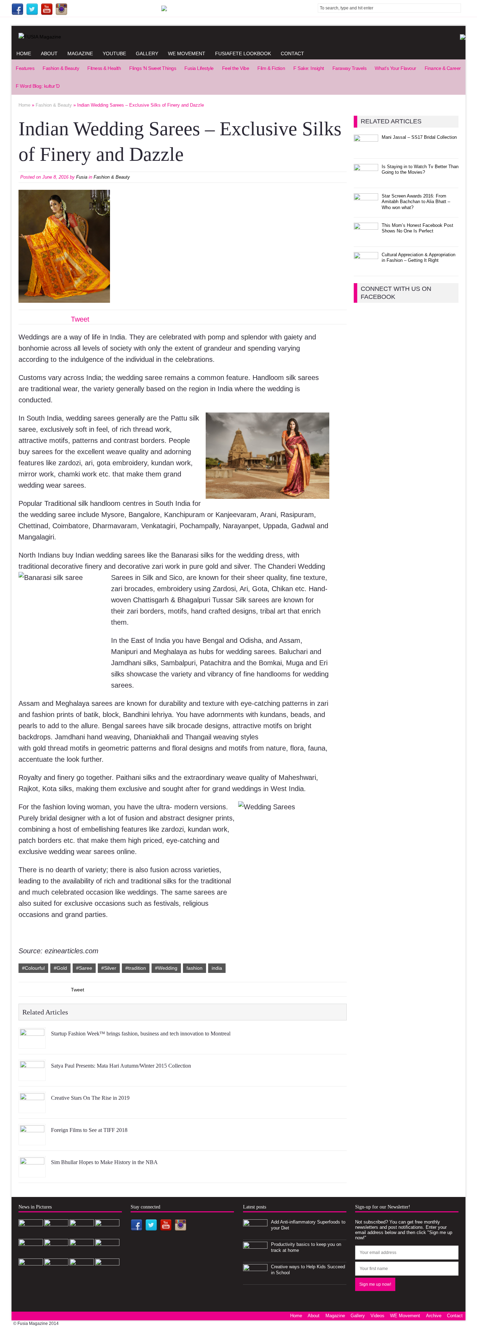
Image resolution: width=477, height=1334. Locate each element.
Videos (377, 1315)
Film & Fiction (271, 68)
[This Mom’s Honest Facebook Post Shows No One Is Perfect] (366, 237)
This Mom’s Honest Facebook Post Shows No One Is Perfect (417, 228)
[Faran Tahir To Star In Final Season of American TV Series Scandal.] (107, 1233)
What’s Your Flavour (395, 68)
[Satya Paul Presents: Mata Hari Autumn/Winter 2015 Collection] (32, 1075)
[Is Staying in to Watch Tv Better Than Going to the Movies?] (366, 178)
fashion (194, 968)
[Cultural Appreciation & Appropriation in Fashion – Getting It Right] (366, 266)
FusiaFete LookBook (243, 53)
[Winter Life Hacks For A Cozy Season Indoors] (81, 1253)
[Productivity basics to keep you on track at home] (255, 1256)
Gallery (147, 53)
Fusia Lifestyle (199, 68)
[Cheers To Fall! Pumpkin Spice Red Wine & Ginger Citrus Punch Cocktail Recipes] (107, 1273)
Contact (292, 53)
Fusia (81, 177)
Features (25, 68)
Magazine (80, 53)
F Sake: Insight (308, 68)
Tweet (80, 319)
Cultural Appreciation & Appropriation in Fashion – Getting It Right (418, 257)
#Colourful (33, 968)
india (217, 968)
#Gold (60, 968)
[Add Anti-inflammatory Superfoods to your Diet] (255, 1233)
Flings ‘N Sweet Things (152, 68)
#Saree (84, 968)
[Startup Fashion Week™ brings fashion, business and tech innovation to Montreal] (32, 1043)
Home (23, 53)
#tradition (135, 968)
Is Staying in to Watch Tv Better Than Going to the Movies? (420, 169)
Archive (433, 1315)
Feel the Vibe (235, 68)
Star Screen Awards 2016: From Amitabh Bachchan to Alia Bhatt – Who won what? (416, 201)
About (49, 53)
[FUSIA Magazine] (238, 37)
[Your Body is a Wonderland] (107, 1253)
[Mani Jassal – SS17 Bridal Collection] (366, 149)
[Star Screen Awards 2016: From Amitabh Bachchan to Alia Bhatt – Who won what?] (366, 207)
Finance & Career (443, 68)
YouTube (114, 53)
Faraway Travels (349, 68)
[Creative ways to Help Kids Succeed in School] (255, 1278)
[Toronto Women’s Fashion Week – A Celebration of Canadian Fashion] (81, 1273)
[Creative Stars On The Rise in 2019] (32, 1107)
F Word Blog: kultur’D (38, 86)
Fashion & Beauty (61, 68)
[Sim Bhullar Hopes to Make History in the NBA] (32, 1172)
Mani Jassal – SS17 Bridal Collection (419, 137)
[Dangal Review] (56, 1273)
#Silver (108, 968)
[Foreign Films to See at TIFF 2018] (32, 1139)
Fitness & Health (104, 68)
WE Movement (186, 53)
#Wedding (166, 968)
